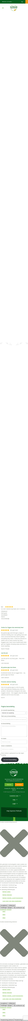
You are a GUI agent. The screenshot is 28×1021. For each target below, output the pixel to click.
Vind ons (9, 784)
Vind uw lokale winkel (14, 330)
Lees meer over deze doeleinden (12, 901)
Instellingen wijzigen (6, 907)
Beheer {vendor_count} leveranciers (13, 898)
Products (3, 26)
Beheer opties (6, 891)
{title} (4, 911)
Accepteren (4, 905)
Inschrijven (19, 784)
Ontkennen (12, 905)
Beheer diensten (7, 895)
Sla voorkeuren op (19, 907)
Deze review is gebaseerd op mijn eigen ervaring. (12, 754)
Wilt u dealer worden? (14, 382)
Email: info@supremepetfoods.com (14, 780)
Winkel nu (8, 85)
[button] (14, 843)
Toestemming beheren (7, 1020)
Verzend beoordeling (9, 759)
